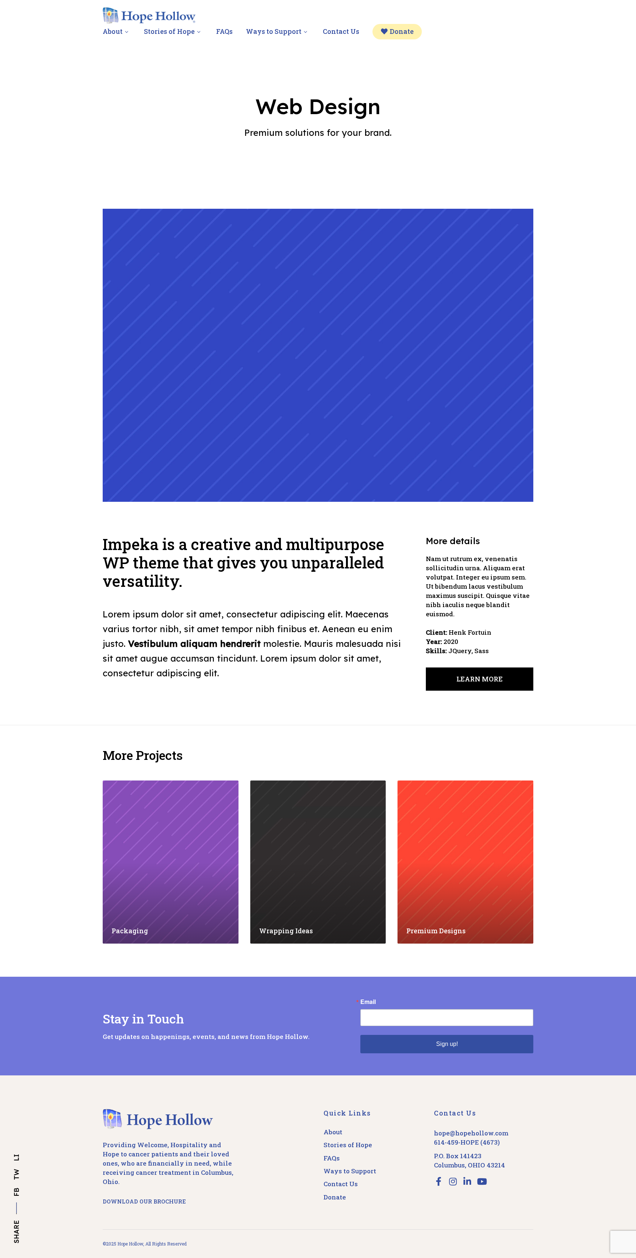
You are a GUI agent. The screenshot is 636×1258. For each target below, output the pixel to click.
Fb (16, 1192)
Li (16, 1157)
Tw (16, 1174)
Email (368, 1002)
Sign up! (447, 1044)
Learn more (479, 678)
